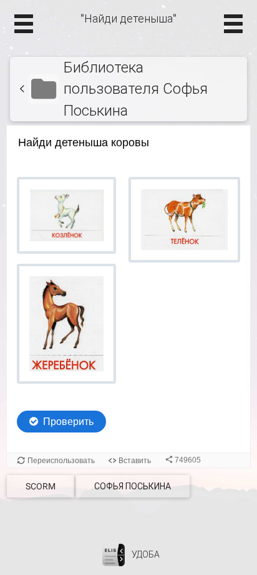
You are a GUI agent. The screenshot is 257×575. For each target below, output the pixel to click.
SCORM (41, 486)
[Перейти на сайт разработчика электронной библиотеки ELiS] (113, 554)
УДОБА (146, 554)
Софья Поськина (132, 486)
